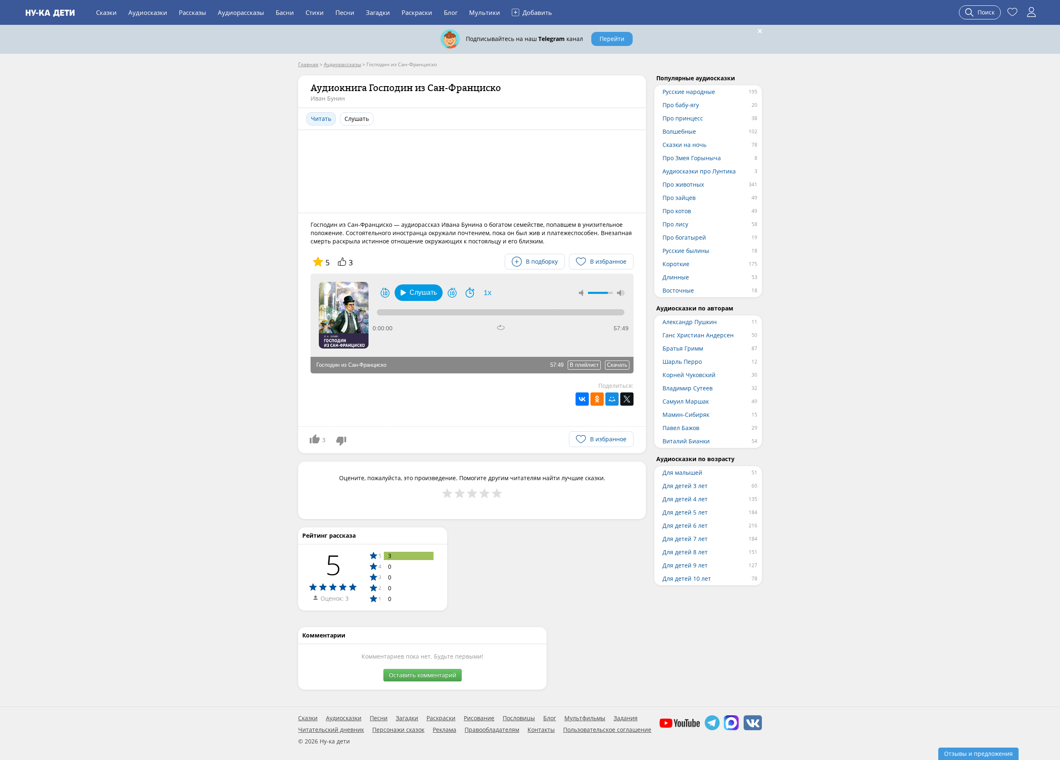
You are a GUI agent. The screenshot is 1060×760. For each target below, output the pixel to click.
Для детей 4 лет (685, 499)
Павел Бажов (680, 428)
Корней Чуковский (689, 375)
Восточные (678, 290)
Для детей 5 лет (685, 512)
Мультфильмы (584, 718)
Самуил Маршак (685, 401)
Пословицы (519, 718)
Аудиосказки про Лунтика (699, 171)
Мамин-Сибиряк (685, 414)
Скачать (617, 365)
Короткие (675, 264)
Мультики (484, 12)
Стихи (315, 12)
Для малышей (682, 472)
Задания (626, 718)
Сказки (106, 12)
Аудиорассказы (241, 12)
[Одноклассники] (597, 399)
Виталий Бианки (686, 441)
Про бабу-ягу (680, 105)
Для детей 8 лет (685, 552)
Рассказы (192, 12)
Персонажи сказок (398, 730)
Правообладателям (492, 730)
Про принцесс (682, 118)
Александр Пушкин (689, 322)
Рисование (479, 718)
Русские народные (688, 92)
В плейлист (584, 365)
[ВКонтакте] (582, 399)
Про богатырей (684, 237)
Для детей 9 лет (685, 565)
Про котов (676, 211)
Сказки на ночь (684, 145)
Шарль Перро (682, 362)
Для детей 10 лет (686, 578)
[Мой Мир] (612, 399)
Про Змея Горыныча (691, 158)
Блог (451, 12)
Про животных (683, 184)
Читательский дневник (331, 730)
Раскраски (417, 12)
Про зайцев (679, 198)
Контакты (541, 730)
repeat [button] (501, 327)
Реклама (444, 730)
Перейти (612, 39)
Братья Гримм (682, 348)
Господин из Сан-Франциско (351, 365)
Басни (285, 12)
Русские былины (685, 251)
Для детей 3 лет (685, 486)
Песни (344, 12)
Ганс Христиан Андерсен (698, 335)
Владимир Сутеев (687, 388)
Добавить (532, 12)
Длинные (675, 277)
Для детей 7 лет (685, 539)
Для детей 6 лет (685, 525)
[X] (627, 399)
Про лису (675, 224)
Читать (321, 119)
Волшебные (679, 131)
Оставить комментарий (422, 675)
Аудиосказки (147, 12)
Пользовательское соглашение (607, 730)
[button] (419, 292)
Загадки (378, 12)
